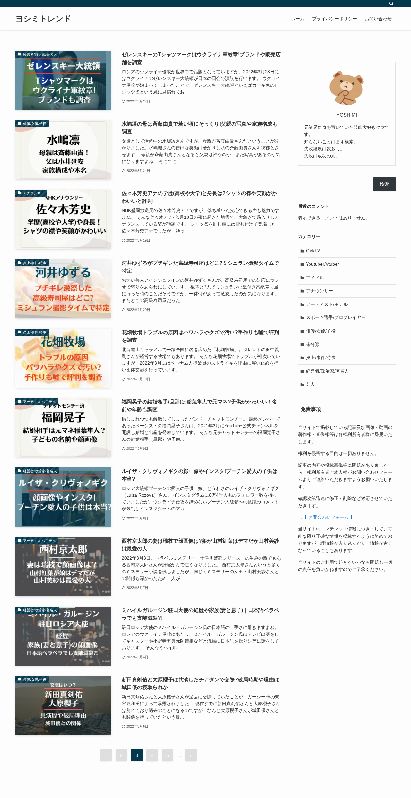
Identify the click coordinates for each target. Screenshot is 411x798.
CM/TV (313, 250)
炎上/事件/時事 (321, 357)
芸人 (310, 384)
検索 (384, 184)
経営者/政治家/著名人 (327, 371)
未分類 (312, 344)
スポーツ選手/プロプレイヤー (336, 317)
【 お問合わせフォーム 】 (328, 517)
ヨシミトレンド (43, 18)
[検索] (391, 3)
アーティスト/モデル (327, 304)
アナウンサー (319, 290)
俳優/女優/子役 (321, 330)
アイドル (315, 277)
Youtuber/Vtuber (322, 264)
